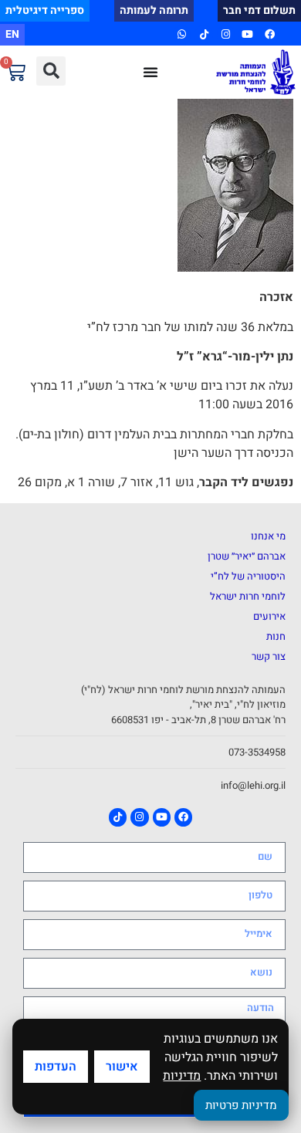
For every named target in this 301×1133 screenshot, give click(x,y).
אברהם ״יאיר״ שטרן (247, 556)
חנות (276, 636)
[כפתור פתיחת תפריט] (150, 71)
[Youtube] (247, 34)
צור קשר (269, 656)
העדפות (55, 1066)
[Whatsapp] (182, 34)
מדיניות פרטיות (241, 1105)
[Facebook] (270, 34)
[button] (51, 71)
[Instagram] (226, 34)
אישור (122, 1066)
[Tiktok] (203, 34)
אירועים (269, 616)
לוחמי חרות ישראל (248, 596)
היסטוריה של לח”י (248, 576)
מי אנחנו (268, 536)
